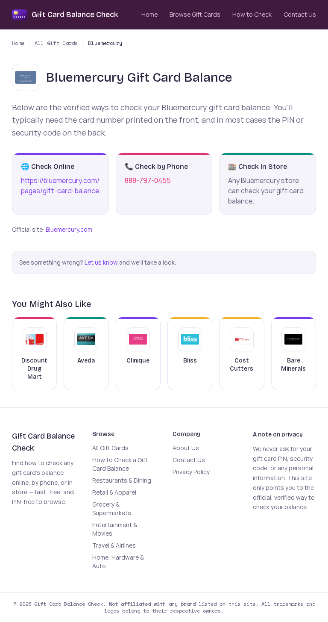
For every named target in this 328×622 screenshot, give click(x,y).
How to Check (252, 14)
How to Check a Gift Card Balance (120, 464)
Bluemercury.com (69, 229)
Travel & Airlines (114, 545)
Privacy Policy (191, 472)
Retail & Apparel (114, 492)
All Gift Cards (56, 43)
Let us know (101, 262)
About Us (186, 448)
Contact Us (300, 14)
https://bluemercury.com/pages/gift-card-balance (60, 185)
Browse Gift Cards (195, 14)
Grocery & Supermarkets (111, 508)
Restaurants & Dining (121, 480)
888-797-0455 (148, 180)
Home (149, 14)
